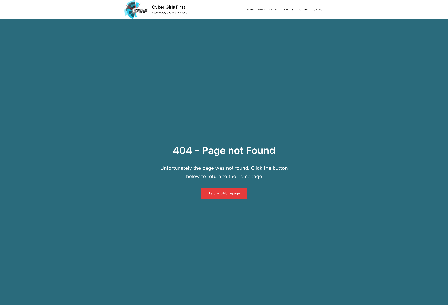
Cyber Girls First (168, 7)
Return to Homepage (224, 193)
